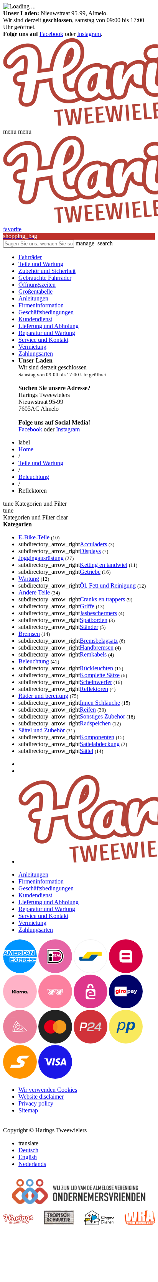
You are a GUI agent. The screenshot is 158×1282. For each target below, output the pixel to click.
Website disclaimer (41, 1096)
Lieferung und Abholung (48, 326)
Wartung (28, 578)
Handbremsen (97, 647)
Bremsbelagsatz (99, 640)
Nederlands (32, 1164)
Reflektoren (94, 689)
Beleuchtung (33, 477)
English (27, 1157)
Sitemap (28, 1110)
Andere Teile (34, 592)
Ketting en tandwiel (103, 565)
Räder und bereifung (43, 695)
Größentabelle (35, 291)
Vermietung (32, 346)
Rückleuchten (96, 668)
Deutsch (28, 1150)
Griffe (87, 606)
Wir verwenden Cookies (47, 1089)
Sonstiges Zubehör (102, 716)
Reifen (88, 709)
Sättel (86, 751)
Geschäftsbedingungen (46, 312)
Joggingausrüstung (41, 558)
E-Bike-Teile (33, 537)
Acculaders (93, 544)
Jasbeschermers (98, 613)
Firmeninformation (41, 305)
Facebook (51, 34)
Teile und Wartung (40, 264)
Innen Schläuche (100, 702)
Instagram (89, 34)
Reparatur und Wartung (46, 333)
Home (25, 449)
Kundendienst (35, 319)
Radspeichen (95, 723)
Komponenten (97, 737)
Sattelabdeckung (100, 744)
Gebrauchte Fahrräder (44, 277)
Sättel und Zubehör (41, 730)
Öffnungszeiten (37, 284)
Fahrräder (30, 257)
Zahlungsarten (35, 353)
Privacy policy (35, 1103)
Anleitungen (33, 298)
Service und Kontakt (43, 339)
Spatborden (93, 620)
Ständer (89, 627)
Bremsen (29, 633)
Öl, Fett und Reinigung (108, 585)
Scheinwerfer (96, 682)
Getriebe (90, 571)
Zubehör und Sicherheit (47, 271)
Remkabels (93, 654)
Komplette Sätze (100, 675)
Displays (90, 551)
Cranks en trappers (102, 599)
